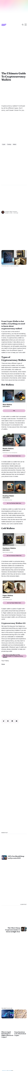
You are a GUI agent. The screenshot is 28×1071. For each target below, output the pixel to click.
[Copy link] (16, 721)
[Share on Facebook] (8, 721)
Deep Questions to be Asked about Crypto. (20, 1033)
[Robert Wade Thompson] (2, 212)
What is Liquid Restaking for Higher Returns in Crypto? (7, 1034)
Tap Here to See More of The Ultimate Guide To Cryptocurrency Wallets (13, 656)
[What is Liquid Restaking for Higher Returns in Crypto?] (7, 1014)
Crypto (3, 144)
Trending (9, 144)
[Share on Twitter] (3, 721)
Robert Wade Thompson (11, 211)
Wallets (14, 144)
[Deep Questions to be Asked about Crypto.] (20, 1014)
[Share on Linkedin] (12, 721)
